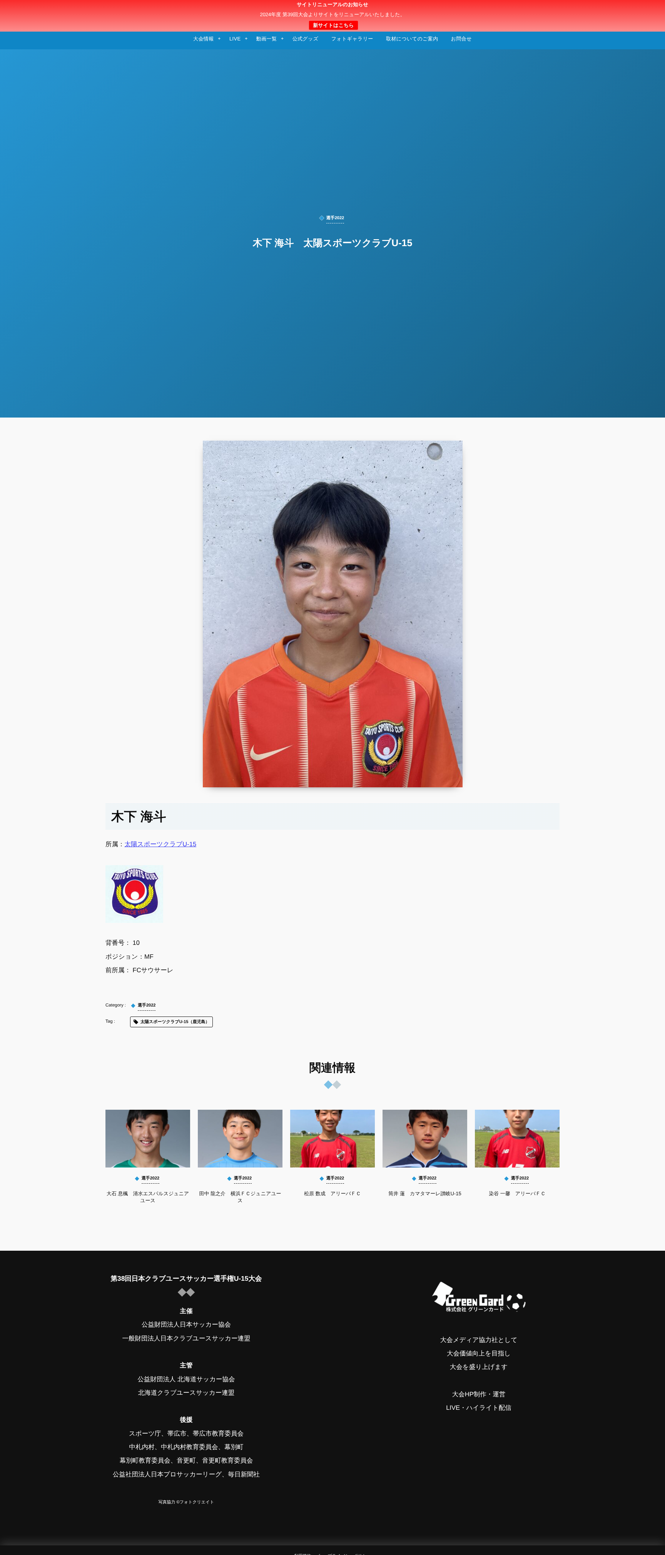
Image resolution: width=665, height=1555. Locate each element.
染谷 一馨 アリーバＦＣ (517, 1193)
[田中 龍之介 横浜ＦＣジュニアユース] (240, 1139)
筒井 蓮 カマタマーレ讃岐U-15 (424, 1193)
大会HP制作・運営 (478, 1394)
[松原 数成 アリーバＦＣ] (332, 1139)
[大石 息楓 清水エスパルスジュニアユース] (147, 1139)
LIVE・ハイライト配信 (478, 1407)
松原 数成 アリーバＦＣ (332, 1193)
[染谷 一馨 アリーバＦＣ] (517, 1139)
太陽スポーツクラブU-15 (161, 844)
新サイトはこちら (333, 25)
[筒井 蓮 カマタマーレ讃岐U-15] (425, 1139)
